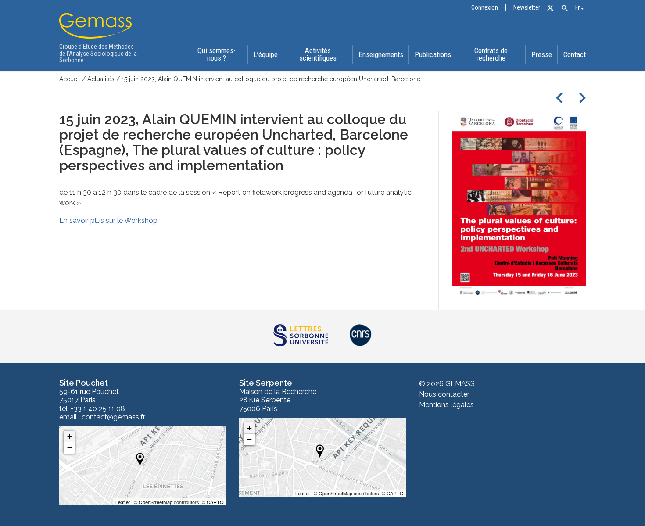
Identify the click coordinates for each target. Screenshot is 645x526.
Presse (541, 54)
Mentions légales (446, 405)
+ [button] (69, 436)
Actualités (101, 78)
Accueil (69, 78)
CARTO (215, 501)
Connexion (484, 7)
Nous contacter (444, 394)
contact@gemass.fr (113, 417)
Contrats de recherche (491, 54)
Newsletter (526, 7)
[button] (564, 8)
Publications (433, 54)
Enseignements (380, 54)
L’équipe (266, 54)
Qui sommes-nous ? (216, 54)
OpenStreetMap (155, 501)
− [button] (69, 447)
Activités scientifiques (318, 54)
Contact (574, 54)
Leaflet (122, 501)
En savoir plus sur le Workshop (108, 220)
